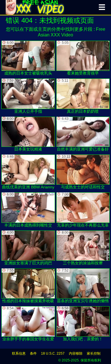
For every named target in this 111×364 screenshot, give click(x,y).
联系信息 (19, 353)
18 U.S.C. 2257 (53, 353)
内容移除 (76, 353)
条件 (33, 353)
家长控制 (93, 353)
